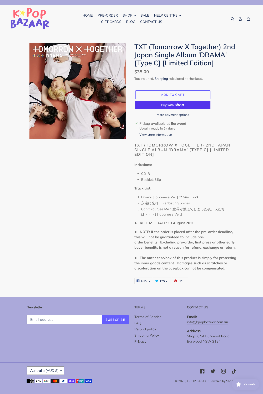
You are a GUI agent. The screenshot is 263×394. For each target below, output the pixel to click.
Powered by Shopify (222, 381)
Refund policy (145, 329)
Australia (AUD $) (44, 370)
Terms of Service (147, 317)
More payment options (173, 115)
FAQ (137, 323)
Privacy (140, 341)
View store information (155, 134)
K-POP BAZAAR (198, 381)
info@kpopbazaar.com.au (207, 322)
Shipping (161, 79)
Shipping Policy (146, 335)
